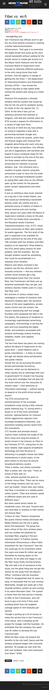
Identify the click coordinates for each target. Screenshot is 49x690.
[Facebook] (7, 22)
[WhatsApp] (18, 22)
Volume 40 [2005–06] (14, 32)
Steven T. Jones (13, 29)
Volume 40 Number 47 (31, 32)
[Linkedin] (23, 22)
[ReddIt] (29, 22)
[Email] (34, 22)
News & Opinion (14, 31)
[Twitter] (12, 22)
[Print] (40, 22)
